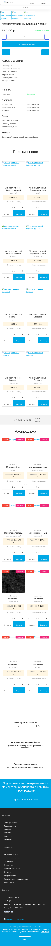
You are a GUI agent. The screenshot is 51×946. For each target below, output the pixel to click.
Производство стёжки (12, 868)
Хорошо (25, 939)
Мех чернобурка (13, 467)
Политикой (45, 932)
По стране (8, 840)
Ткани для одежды (11, 822)
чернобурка (13, 464)
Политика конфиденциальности (16, 879)
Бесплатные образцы (12, 858)
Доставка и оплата (11, 854)
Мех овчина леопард (38, 467)
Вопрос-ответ (9, 883)
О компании (8, 861)
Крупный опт (9, 865)
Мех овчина (38, 464)
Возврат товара (10, 876)
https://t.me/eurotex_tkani (25, 799)
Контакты (7, 872)
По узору (7, 832)
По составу (8, 836)
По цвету (7, 830)
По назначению (10, 826)
